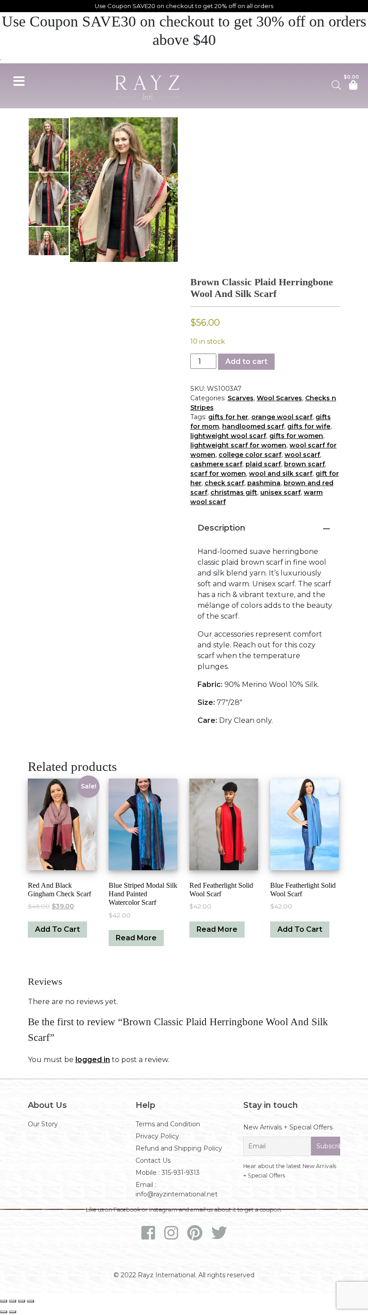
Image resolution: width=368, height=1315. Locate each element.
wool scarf (302, 455)
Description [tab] (221, 528)
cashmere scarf (216, 464)
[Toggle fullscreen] (12, 1301)
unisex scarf (280, 492)
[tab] (265, 527)
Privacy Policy (157, 1136)
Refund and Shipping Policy (179, 1148)
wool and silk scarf (280, 473)
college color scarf (250, 455)
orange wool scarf (281, 417)
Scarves (241, 398)
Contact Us (153, 1160)
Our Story (43, 1124)
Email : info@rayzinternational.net (177, 1189)
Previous (79, 189)
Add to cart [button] (57, 929)
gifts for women (296, 436)
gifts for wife (308, 426)
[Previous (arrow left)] (3, 1312)
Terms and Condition (168, 1124)
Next (169, 189)
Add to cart (246, 361)
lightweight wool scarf (228, 436)
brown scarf (304, 464)
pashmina (263, 483)
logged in (92, 1059)
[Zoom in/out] (3, 1301)
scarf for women (218, 473)
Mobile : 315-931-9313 (168, 1173)
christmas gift (233, 492)
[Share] (21, 1301)
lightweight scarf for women (238, 445)
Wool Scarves (279, 398)
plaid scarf (263, 464)
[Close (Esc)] (30, 1301)
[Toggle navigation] (19, 80)
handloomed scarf (253, 426)
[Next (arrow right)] (12, 1312)
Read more (136, 938)
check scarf (224, 483)
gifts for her (228, 417)
